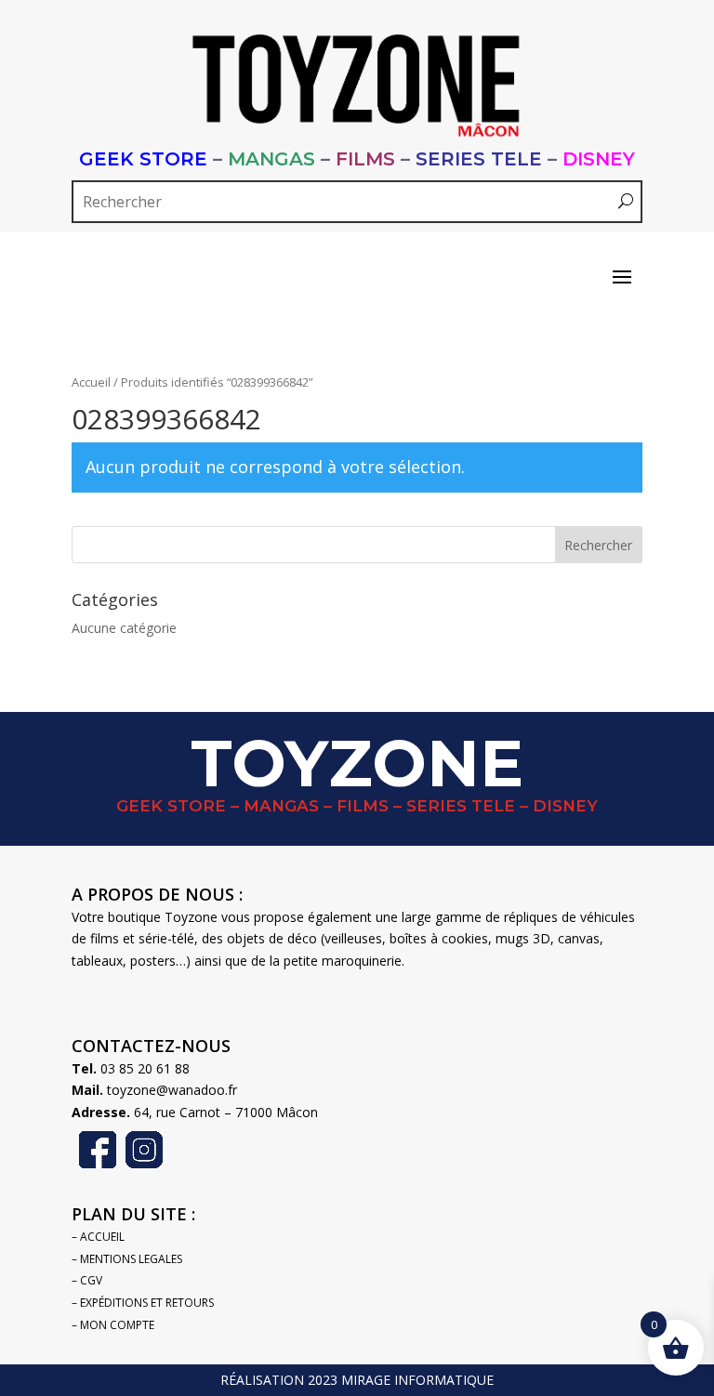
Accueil (91, 382)
